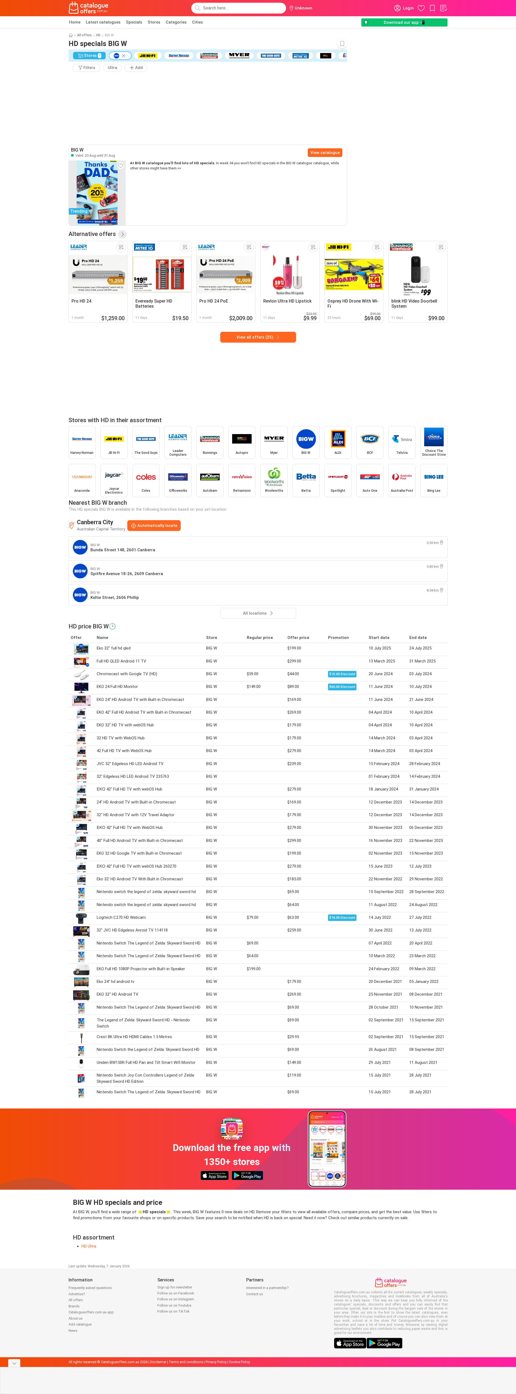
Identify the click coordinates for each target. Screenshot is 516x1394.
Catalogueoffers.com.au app (91, 1312)
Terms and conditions (186, 1362)
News (73, 1331)
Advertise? (77, 1294)
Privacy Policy (216, 1362)
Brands (74, 1306)
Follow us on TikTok (173, 1311)
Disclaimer (158, 1362)
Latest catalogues (103, 22)
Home (74, 22)
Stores (154, 22)
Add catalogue (80, 1324)
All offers (84, 35)
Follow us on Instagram (175, 1299)
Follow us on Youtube (174, 1305)
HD (98, 35)
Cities (197, 22)
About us (76, 1318)
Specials (134, 22)
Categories (176, 22)
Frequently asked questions (90, 1288)
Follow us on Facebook (175, 1293)
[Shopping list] (443, 8)
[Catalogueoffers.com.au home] (89, 8)
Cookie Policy (239, 1362)
